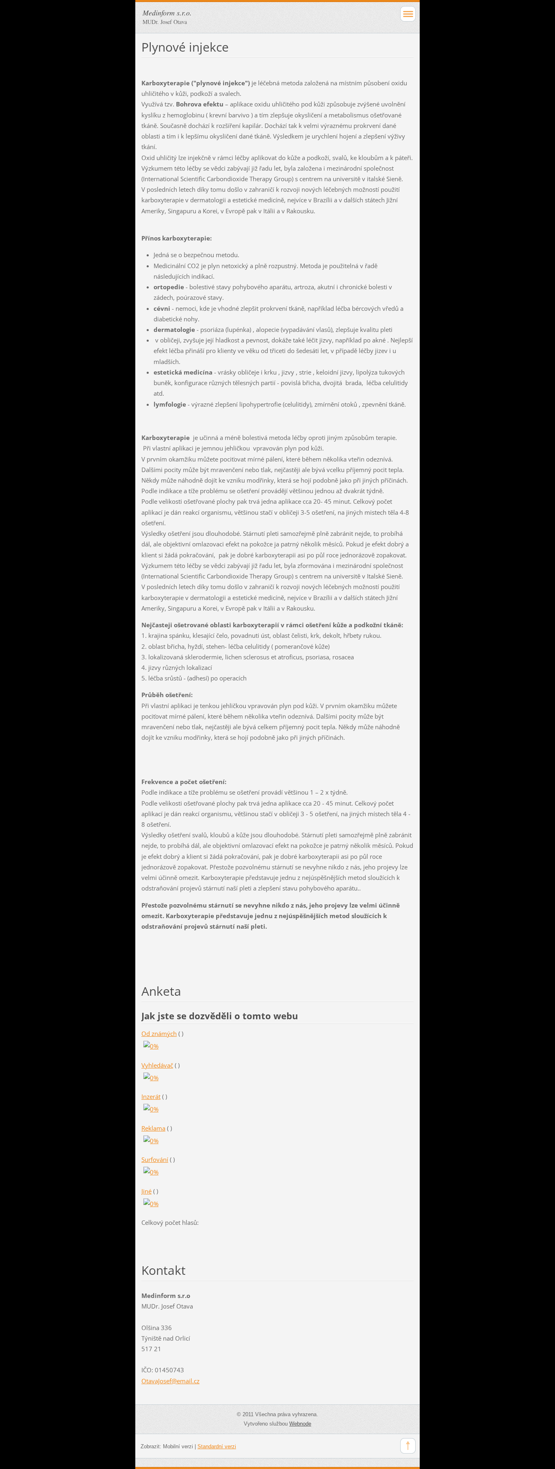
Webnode (300, 1424)
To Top (408, 1446)
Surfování (154, 1159)
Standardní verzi (216, 1446)
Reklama (153, 1128)
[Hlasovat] (150, 1046)
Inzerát (150, 1096)
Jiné (146, 1191)
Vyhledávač (157, 1065)
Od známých (159, 1033)
